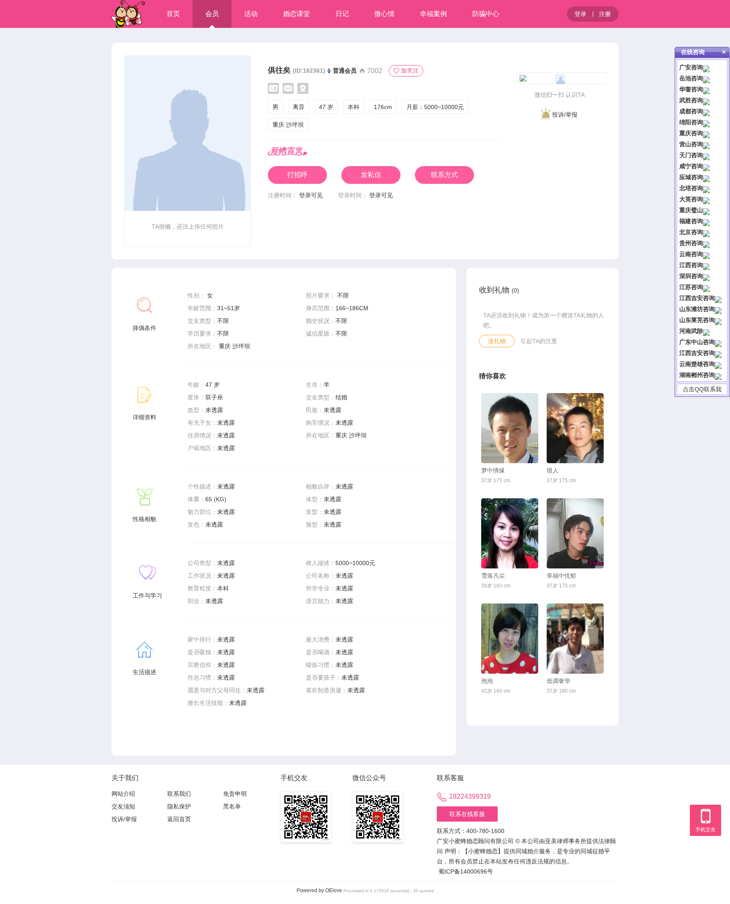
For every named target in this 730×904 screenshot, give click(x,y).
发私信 (371, 174)
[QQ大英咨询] (706, 199)
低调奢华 (558, 680)
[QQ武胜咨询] (706, 100)
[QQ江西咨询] (706, 265)
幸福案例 (433, 13)
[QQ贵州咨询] (706, 243)
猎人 (552, 470)
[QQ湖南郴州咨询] (718, 374)
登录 (580, 14)
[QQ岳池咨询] (706, 78)
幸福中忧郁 (561, 575)
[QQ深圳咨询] (706, 276)
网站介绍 (123, 793)
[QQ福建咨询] (706, 221)
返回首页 (179, 819)
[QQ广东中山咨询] (718, 342)
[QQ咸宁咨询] (706, 166)
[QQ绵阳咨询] (706, 122)
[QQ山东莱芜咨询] (718, 320)
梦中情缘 (493, 470)
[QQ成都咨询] (706, 111)
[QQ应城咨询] (706, 177)
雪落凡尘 (493, 575)
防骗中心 (485, 13)
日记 (342, 13)
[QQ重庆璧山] (706, 210)
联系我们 (179, 793)
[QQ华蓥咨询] (706, 89)
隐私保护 (179, 806)
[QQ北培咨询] (706, 188)
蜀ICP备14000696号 (466, 871)
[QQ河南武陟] (706, 331)
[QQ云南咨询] (706, 254)
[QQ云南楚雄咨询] (718, 364)
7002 (373, 70)
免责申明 (235, 793)
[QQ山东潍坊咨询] (718, 309)
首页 (173, 13)
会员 (212, 13)
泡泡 (487, 680)
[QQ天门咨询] (706, 155)
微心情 (384, 13)
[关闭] (724, 51)
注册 (605, 14)
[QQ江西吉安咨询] (718, 298)
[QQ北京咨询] (706, 232)
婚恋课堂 (296, 13)
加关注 (410, 70)
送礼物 (497, 341)
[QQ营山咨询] (706, 144)
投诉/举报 (563, 114)
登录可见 (311, 195)
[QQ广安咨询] (706, 67)
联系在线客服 (467, 814)
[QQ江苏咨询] (706, 287)
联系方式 (444, 174)
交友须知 (123, 806)
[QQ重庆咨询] (706, 133)
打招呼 (297, 174)
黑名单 (232, 806)
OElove (333, 890)
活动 (251, 13)
